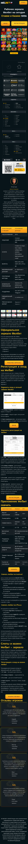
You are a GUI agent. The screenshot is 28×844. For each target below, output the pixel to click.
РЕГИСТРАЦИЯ (19, 23)
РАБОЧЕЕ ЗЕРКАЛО (14, 363)
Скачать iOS (24, 563)
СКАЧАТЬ (14, 569)
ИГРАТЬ (23, 2)
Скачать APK (17, 563)
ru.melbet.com (19, 297)
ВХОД (5, 23)
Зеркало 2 (17, 304)
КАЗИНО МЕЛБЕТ (14, 696)
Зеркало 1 (18, 302)
